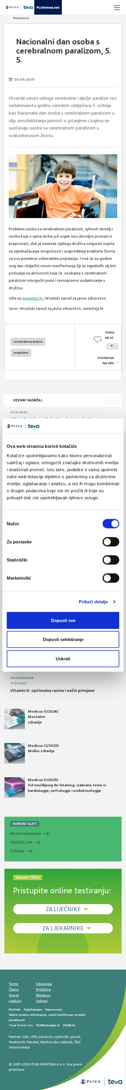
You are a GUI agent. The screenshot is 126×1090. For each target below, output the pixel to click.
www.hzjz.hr (32, 298)
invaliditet (20, 353)
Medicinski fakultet (24, 1042)
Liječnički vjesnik (67, 1037)
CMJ (26, 1037)
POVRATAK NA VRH (106, 360)
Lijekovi (15, 1001)
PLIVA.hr (69, 1025)
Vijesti (14, 995)
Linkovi (41, 1001)
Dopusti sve (63, 620)
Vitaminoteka (19, 1047)
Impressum (53, 1009)
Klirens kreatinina (25, 833)
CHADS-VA (21, 842)
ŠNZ (77, 1042)
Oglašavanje (33, 1009)
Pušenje (17, 851)
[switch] (111, 541)
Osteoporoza (21, 678)
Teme (13, 984)
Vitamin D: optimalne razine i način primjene (52, 690)
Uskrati (63, 658)
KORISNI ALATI (25, 824)
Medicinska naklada (56, 1042)
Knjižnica (43, 989)
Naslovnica (21, 18)
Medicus (43, 995)
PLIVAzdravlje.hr (48, 1025)
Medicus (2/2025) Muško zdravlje (43, 748)
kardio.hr (46, 1037)
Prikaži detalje (93, 601)
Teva (12, 1025)
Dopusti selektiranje (63, 639)
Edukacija (44, 984)
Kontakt (15, 1009)
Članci (14, 989)
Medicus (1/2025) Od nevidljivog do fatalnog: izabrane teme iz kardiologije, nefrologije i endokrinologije (67, 785)
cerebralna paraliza (27, 341)
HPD (34, 1037)
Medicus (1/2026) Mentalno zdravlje (43, 716)
